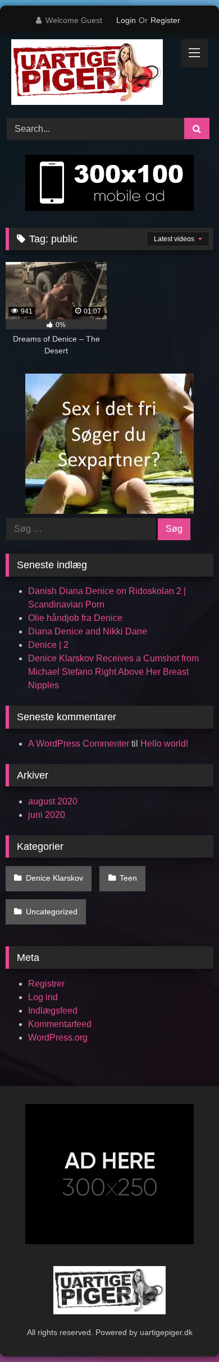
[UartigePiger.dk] (90, 74)
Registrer (46, 983)
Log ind (43, 997)
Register (165, 20)
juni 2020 (46, 815)
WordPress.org (58, 1037)
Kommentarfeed (60, 1024)
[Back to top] (184, 1329)
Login (126, 20)
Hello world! (164, 743)
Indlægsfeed (52, 1010)
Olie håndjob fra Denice (75, 618)
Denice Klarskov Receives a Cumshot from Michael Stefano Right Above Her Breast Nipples (113, 672)
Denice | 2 (48, 645)
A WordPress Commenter (78, 743)
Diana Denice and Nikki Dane (87, 631)
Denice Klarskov (54, 877)
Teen (128, 877)
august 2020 (52, 801)
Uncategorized (51, 911)
